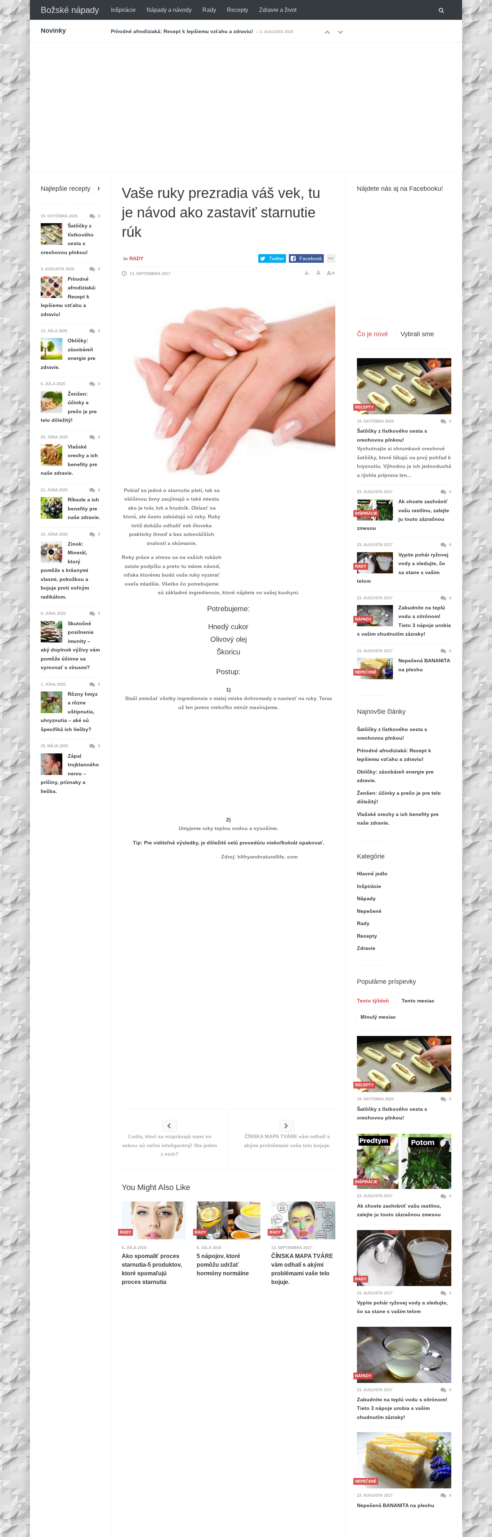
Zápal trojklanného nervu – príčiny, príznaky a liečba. (70, 773)
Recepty (237, 10)
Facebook (310, 258)
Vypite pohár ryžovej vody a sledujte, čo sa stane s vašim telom (402, 568)
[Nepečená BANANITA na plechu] (404, 1460)
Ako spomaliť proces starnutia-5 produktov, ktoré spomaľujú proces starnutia (152, 1269)
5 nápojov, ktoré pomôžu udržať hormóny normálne (223, 1264)
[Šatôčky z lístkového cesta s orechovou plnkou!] (404, 386)
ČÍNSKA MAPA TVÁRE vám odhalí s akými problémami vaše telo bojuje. (302, 1269)
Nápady (366, 898)
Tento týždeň (373, 1001)
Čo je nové (372, 334)
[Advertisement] (246, 96)
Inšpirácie (123, 10)
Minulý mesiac (378, 1017)
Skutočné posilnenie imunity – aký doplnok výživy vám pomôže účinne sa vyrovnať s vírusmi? (70, 646)
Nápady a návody (169, 10)
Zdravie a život (277, 10)
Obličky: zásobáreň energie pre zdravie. (159, 31)
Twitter (276, 258)
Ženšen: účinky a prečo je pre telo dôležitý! (69, 407)
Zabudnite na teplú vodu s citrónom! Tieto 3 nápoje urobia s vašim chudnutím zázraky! (404, 621)
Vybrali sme (417, 334)
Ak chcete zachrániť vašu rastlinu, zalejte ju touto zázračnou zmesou (403, 515)
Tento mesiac (418, 1001)
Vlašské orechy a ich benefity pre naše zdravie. (69, 460)
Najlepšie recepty (65, 188)
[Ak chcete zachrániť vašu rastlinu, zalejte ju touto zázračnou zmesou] (404, 1161)
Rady (209, 10)
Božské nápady (70, 10)
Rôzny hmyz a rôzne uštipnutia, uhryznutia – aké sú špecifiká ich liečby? (69, 711)
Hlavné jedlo (372, 873)
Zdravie (366, 948)
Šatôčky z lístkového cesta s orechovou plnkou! (392, 435)
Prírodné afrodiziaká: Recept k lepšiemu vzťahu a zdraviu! (69, 296)
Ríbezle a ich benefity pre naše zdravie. (84, 508)
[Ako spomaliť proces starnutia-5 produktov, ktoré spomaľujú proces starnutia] (154, 1220)
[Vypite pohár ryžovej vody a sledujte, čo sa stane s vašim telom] (375, 562)
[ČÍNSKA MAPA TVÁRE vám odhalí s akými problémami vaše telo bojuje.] (303, 1220)
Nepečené (369, 911)
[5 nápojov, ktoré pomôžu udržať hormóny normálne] (229, 1220)
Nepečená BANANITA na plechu (424, 665)
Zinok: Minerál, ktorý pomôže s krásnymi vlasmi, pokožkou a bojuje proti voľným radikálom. (65, 570)
